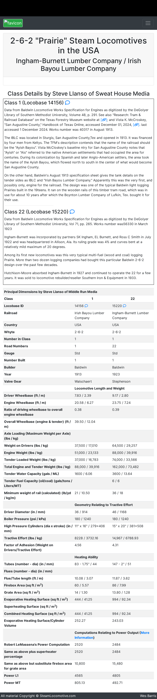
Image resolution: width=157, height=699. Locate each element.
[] (104, 120)
